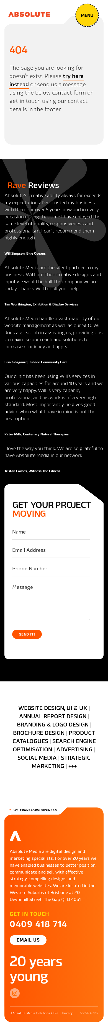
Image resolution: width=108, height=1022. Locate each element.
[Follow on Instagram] (15, 993)
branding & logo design (53, 724)
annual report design (52, 716)
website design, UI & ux (52, 708)
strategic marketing (61, 761)
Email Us (28, 939)
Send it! (27, 634)
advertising (74, 749)
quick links (89, 1012)
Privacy (67, 1013)
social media (37, 757)
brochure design (39, 732)
